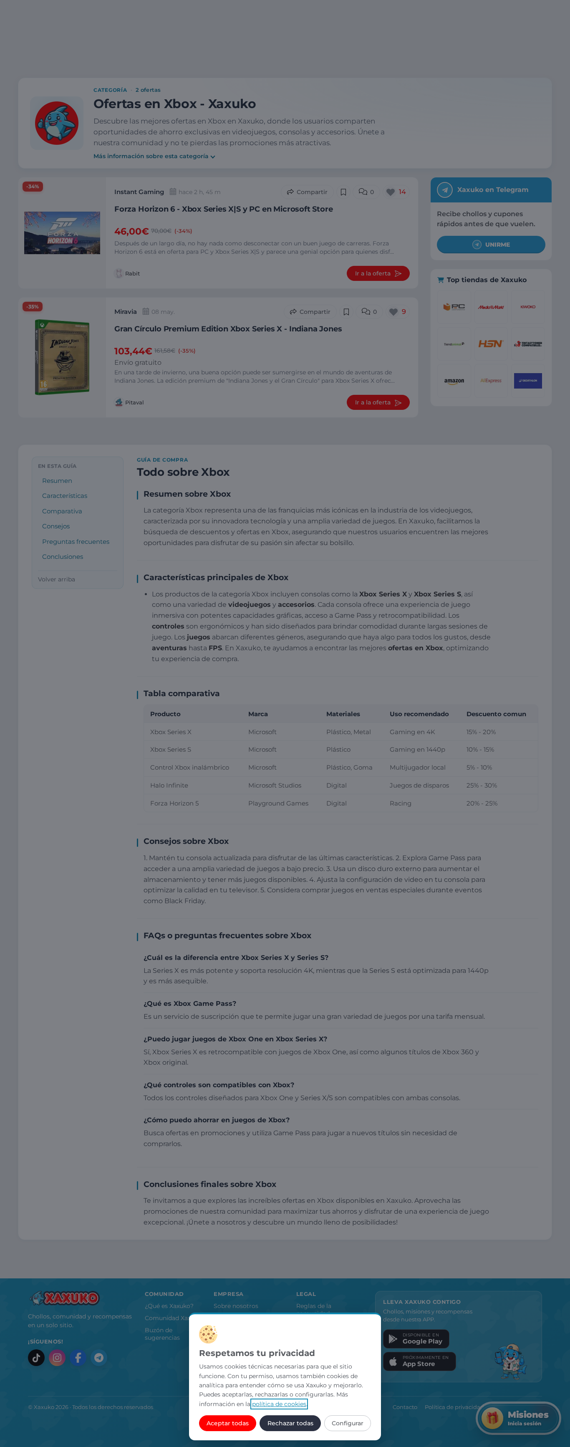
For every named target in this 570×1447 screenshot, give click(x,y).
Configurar (347, 1423)
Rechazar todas (290, 1423)
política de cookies (279, 1404)
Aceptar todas (228, 1423)
